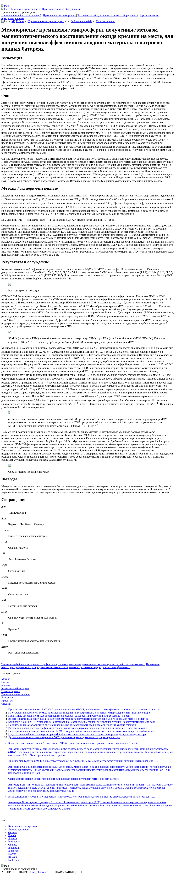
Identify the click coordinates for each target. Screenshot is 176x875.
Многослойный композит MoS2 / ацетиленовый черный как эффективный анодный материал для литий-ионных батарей (79, 712)
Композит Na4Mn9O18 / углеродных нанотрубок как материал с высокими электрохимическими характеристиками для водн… (83, 721)
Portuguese (14, 841)
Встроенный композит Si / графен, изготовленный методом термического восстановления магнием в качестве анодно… (79, 728)
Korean (12, 853)
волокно (6, 685)
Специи (6, 703)
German (12, 832)
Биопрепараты (9, 697)
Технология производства (26, 9)
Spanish (12, 838)
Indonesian (14, 847)
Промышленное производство (46, 21)
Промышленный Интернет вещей (21, 15)
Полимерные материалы (15, 694)
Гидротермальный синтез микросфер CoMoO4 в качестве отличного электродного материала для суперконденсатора (77, 734)
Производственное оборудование (61, 9)
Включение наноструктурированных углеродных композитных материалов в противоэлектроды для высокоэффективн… (80, 666)
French (12, 835)
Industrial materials (81, 21)
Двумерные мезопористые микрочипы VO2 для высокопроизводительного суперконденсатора (64, 737)
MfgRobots (18, 21)
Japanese (13, 850)
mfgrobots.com (40, 872)
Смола (5, 682)
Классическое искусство (22, 826)
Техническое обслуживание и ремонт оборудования (108, 15)
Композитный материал (15, 688)
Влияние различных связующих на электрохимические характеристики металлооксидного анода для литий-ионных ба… (79, 718)
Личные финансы (18, 829)
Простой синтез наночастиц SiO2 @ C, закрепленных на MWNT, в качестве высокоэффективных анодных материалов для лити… (85, 709)
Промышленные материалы (59, 15)
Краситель (7, 700)
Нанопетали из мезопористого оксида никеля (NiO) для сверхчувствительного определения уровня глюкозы (72, 724)
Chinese (12, 844)
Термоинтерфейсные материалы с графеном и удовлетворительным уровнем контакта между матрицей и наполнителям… (73, 664)
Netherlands (14, 860)
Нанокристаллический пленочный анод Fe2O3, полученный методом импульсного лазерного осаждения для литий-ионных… (82, 731)
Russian (12, 856)
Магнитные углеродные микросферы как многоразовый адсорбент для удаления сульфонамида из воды (69, 715)
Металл (5, 679)
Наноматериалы (105, 21)
